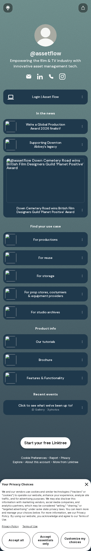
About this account (37, 462)
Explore (17, 462)
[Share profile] (83, 8)
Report (53, 458)
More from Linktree (65, 462)
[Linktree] (8, 8)
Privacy (65, 458)
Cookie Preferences (34, 458)
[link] (28, 76)
